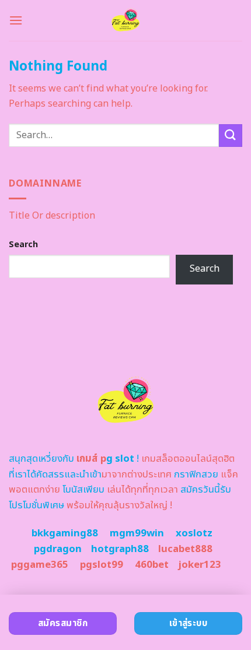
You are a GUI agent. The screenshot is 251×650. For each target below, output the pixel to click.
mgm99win (137, 533)
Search (23, 244)
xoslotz (194, 533)
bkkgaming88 (65, 533)
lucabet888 (185, 549)
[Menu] (16, 20)
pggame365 (39, 564)
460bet (152, 564)
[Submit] (230, 135)
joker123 (199, 564)
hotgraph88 (120, 549)
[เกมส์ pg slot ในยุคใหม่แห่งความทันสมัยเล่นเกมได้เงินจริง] (125, 20)
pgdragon (58, 549)
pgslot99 (101, 564)
